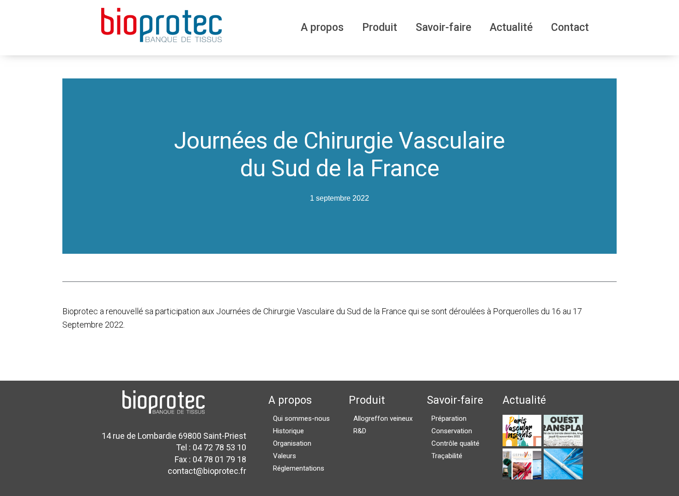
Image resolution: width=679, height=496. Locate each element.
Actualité (511, 27)
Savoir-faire (443, 27)
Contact (570, 27)
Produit (379, 27)
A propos (322, 27)
